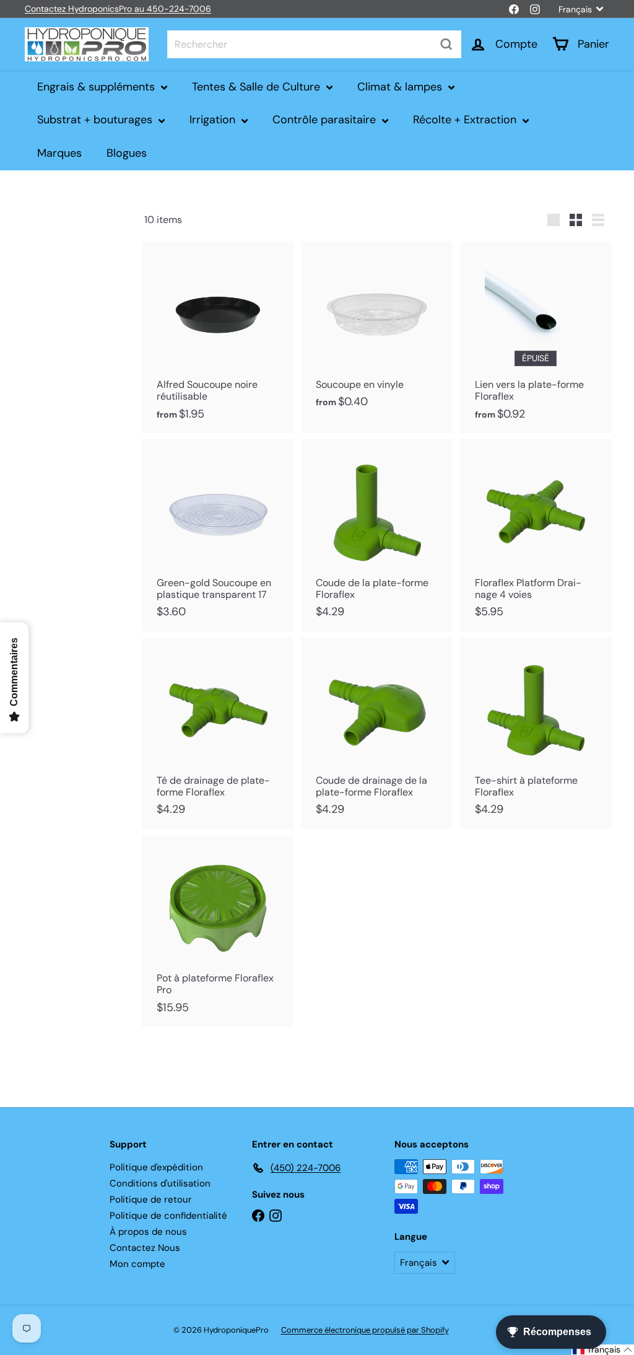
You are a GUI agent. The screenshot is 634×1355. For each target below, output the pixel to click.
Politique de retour (151, 1199)
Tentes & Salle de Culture (257, 86)
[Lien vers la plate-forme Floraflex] (535, 337)
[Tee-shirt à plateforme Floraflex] (535, 733)
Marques (59, 153)
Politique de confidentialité (168, 1215)
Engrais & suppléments (97, 86)
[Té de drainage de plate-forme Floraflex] (217, 733)
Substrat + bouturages (96, 119)
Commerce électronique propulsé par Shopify (365, 1330)
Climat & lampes (401, 86)
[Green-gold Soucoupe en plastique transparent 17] (217, 535)
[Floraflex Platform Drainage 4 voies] (535, 535)
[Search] (446, 44)
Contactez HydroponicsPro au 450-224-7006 (118, 8)
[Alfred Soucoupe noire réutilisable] (217, 337)
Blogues (126, 153)
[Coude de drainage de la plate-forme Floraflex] (376, 733)
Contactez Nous (145, 1248)
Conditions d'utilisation (160, 1183)
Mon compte (137, 1264)
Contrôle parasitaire (325, 119)
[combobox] (314, 44)
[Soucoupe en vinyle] (376, 331)
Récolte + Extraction (466, 119)
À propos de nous (148, 1232)
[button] (602, 1349)
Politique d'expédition (156, 1167)
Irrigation (213, 119)
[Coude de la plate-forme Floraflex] (376, 535)
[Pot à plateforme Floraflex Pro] (217, 931)
